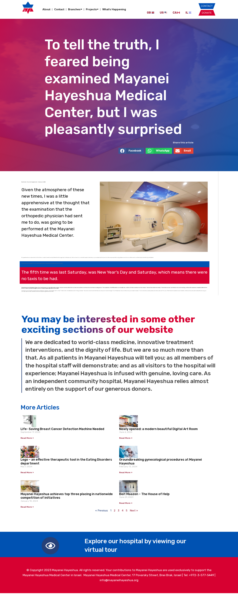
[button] (131, 151)
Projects (91, 9)
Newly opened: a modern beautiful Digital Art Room (158, 429)
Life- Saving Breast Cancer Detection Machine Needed (62, 429)
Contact (59, 9)
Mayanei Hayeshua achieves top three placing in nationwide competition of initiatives (67, 496)
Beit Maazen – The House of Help (144, 494)
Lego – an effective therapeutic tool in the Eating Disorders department (66, 461)
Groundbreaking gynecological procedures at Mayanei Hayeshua (160, 461)
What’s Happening (114, 9)
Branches (74, 9)
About (46, 9)
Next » (134, 510)
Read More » (27, 438)
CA (175, 12)
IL (187, 12)
